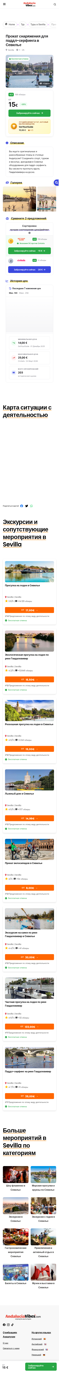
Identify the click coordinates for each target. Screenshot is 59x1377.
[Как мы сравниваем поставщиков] (29, 233)
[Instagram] (8, 1324)
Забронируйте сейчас (28, 113)
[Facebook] (4, 1324)
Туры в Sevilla (38, 24)
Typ (22, 24)
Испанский (39, 1339)
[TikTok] (12, 1324)
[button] (4, 4)
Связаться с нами (11, 1348)
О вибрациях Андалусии (10, 1334)
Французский (40, 1349)
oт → (29, 610)
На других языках (41, 1332)
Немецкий (38, 1355)
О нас (5, 1343)
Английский (39, 1344)
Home (11, 24)
